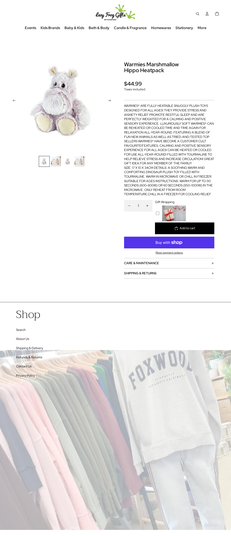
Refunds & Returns (29, 357)
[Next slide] (111, 101)
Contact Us (24, 366)
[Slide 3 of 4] (68, 161)
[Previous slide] (12, 101)
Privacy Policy (25, 375)
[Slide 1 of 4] (44, 161)
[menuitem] (202, 28)
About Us (22, 339)
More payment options (169, 252)
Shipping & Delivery (29, 348)
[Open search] (198, 14)
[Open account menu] (207, 14)
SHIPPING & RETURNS (140, 273)
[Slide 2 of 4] (56, 161)
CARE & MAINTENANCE (141, 263)
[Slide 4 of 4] (79, 161)
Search (21, 330)
